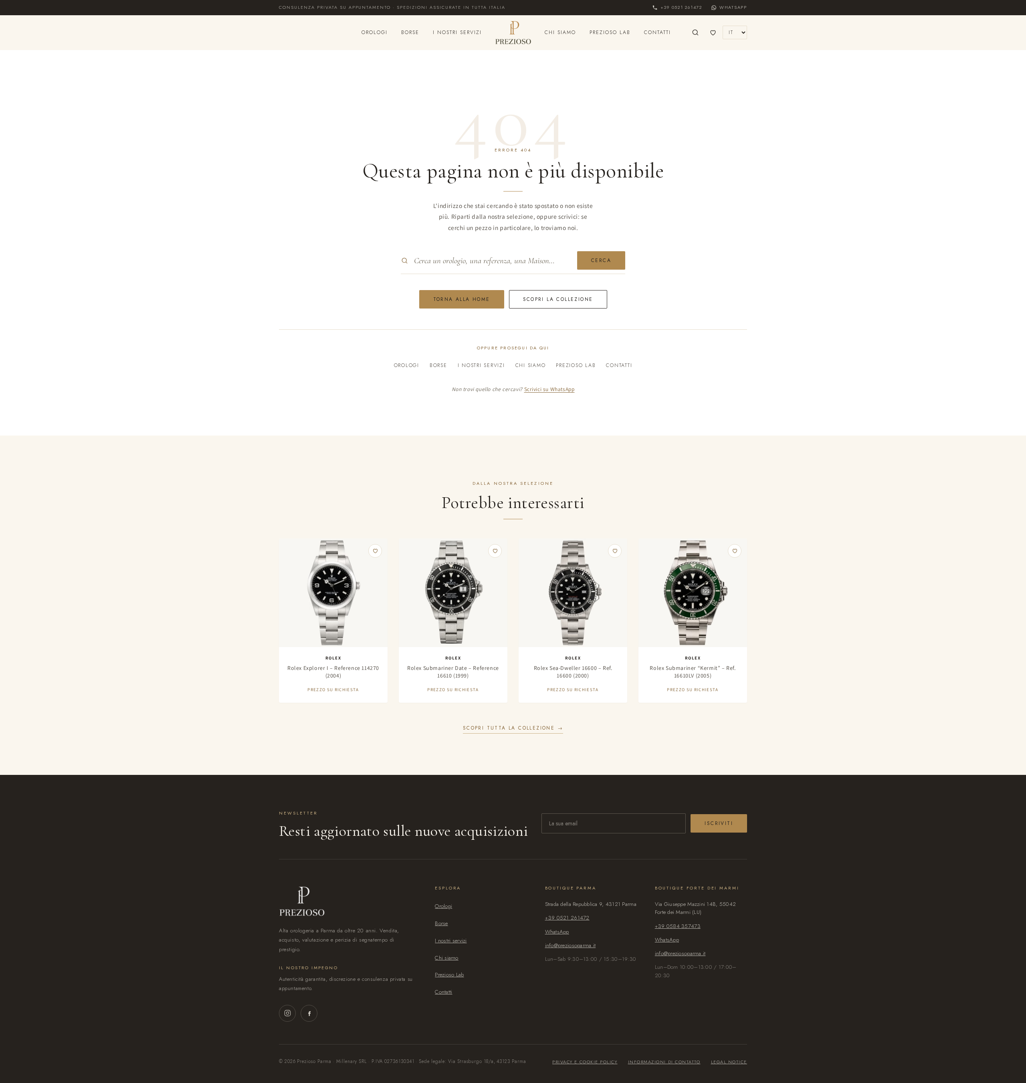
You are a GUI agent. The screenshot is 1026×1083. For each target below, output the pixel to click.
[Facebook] (309, 1013)
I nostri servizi (457, 32)
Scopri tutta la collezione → (513, 728)
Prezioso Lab (610, 32)
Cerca (601, 260)
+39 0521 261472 (567, 918)
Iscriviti (719, 823)
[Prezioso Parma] (513, 32)
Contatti (657, 32)
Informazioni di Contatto (664, 1062)
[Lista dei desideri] (713, 32)
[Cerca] (695, 32)
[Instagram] (287, 1013)
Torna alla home (461, 299)
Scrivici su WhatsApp (549, 389)
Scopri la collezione (558, 299)
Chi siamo (560, 32)
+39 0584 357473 (678, 926)
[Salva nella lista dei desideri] (375, 551)
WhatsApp (557, 932)
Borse (410, 32)
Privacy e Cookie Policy (584, 1062)
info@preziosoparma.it (570, 945)
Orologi (375, 32)
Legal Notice (729, 1062)
